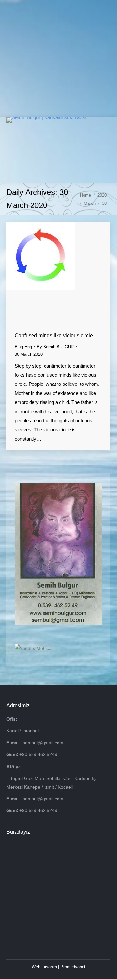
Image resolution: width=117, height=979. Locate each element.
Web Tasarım (44, 966)
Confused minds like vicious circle (54, 335)
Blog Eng (23, 346)
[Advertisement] (58, 58)
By (55, 346)
